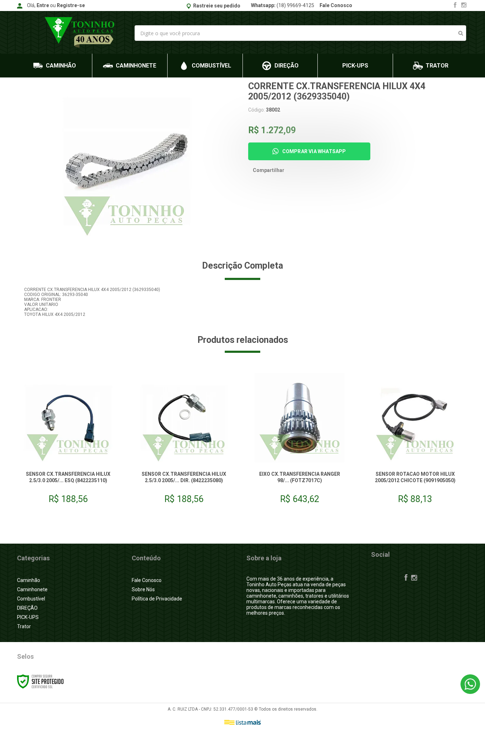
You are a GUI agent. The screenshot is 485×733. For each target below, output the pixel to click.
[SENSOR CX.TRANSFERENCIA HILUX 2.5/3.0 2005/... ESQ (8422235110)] (68, 441)
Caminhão (28, 580)
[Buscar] (460, 33)
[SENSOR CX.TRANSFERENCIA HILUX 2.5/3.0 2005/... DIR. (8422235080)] (184, 441)
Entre (43, 5)
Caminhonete (32, 589)
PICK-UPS (28, 617)
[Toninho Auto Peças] (81, 32)
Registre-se (71, 5)
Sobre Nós (143, 589)
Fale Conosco (336, 5)
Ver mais (68, 489)
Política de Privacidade (157, 599)
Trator (24, 626)
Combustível (31, 599)
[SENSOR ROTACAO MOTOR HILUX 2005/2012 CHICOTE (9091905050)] (415, 441)
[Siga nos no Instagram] (463, 5)
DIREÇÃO (27, 608)
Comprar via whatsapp (314, 151)
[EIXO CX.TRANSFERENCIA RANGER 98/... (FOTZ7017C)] (299, 441)
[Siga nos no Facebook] (455, 5)
